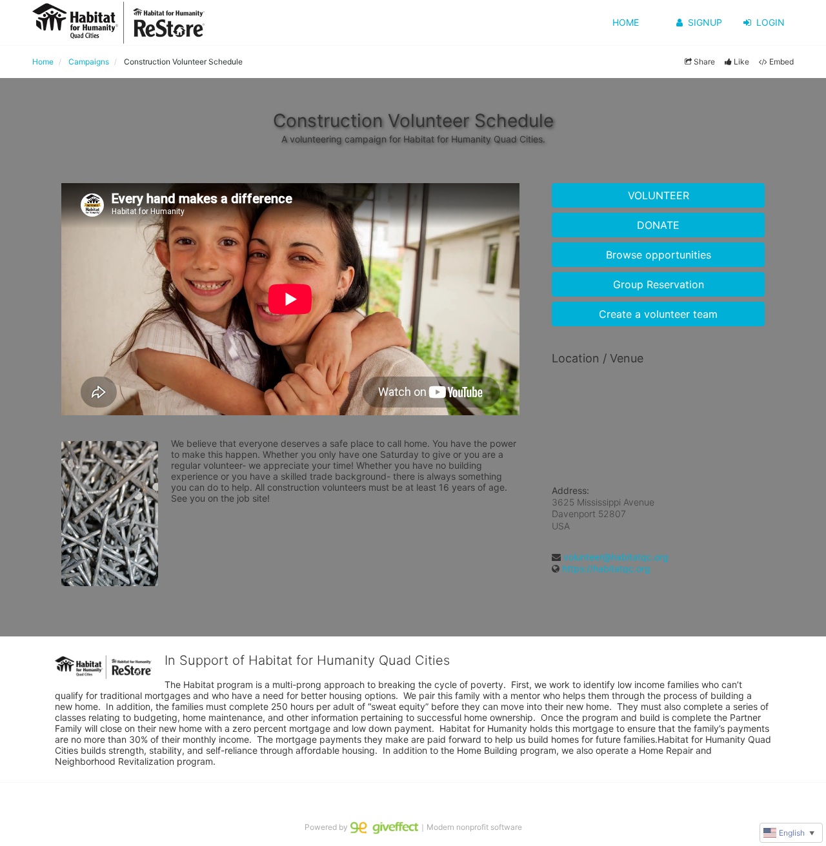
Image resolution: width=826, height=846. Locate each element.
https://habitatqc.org (606, 568)
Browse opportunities (658, 254)
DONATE (658, 225)
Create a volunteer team (658, 314)
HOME (625, 22)
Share (704, 61)
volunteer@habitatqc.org (616, 556)
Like (741, 61)
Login (770, 22)
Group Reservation (658, 284)
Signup (705, 22)
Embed (781, 61)
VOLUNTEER (658, 195)
